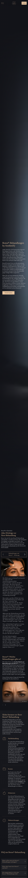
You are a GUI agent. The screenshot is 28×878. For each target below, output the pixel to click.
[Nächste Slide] (5, 705)
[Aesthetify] (14, 3)
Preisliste (20, 781)
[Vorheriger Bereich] (3, 554)
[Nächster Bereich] (25, 554)
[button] (14, 861)
